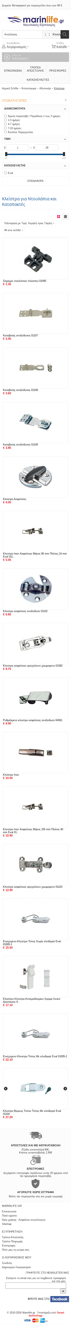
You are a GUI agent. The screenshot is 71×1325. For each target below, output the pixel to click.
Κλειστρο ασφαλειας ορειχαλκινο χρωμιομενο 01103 (32, 886)
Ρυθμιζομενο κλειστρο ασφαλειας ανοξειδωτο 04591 (32, 720)
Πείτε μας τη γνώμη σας (15, 1249)
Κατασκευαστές (36, 79)
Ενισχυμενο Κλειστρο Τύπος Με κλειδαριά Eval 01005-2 (35, 1056)
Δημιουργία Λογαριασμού (16, 1267)
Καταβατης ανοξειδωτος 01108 (20, 390)
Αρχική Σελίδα (10, 88)
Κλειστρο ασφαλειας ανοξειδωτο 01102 (25, 611)
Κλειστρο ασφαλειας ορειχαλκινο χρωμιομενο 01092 (33, 665)
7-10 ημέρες (14, 128)
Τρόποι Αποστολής (35, 69)
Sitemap (6, 1223)
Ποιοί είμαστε (9, 1215)
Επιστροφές (8, 1245)
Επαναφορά (35, 180)
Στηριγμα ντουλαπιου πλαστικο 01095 (24, 280)
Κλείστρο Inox (11, 774)
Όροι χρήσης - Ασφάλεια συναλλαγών (24, 1219)
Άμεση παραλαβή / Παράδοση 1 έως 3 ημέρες (34, 116)
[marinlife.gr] (35, 19)
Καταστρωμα (28, 88)
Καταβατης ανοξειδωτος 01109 (20, 444)
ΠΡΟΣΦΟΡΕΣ (57, 70)
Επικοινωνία (13, 70)
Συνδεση (7, 1263)
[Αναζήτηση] (65, 34)
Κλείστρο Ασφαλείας (14, 499)
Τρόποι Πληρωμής (12, 1241)
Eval (10, 173)
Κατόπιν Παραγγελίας (20, 132)
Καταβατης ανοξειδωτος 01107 (20, 335)
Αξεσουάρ (45, 88)
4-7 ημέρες (14, 124)
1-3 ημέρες (14, 120)
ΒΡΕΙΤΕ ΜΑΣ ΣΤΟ (38, 1298)
